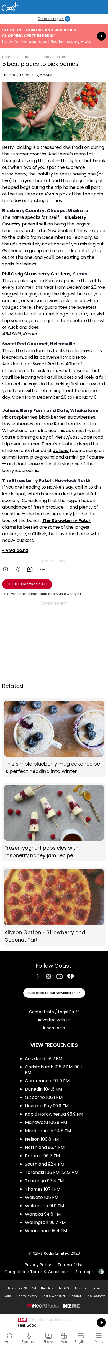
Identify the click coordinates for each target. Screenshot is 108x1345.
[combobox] (42, 569)
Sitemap (83, 1271)
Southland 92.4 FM (44, 1164)
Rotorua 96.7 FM (42, 1156)
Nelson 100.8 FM (42, 1139)
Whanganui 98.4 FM (46, 1231)
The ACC (64, 1288)
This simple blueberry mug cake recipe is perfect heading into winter (54, 737)
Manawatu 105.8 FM (46, 1122)
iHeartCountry (26, 1296)
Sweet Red (44, 364)
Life (26, 56)
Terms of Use (70, 1265)
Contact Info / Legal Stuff (54, 1012)
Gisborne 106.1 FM (44, 1097)
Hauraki (81, 1288)
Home (7, 56)
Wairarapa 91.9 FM (44, 1206)
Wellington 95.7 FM (45, 1222)
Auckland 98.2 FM (43, 1058)
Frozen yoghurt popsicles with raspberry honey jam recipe (54, 822)
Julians (61, 450)
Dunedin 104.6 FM (43, 1089)
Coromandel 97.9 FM (47, 1081)
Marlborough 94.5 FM (48, 1131)
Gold (7, 1296)
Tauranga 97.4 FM (44, 1181)
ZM (33, 1288)
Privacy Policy (38, 1265)
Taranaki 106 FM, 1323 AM (51, 1172)
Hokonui (75, 1296)
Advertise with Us (54, 1020)
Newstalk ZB (17, 1288)
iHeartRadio (54, 1028)
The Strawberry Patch (66, 520)
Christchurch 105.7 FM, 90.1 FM (53, 1070)
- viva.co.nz (15, 550)
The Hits (46, 1288)
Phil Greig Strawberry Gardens (36, 274)
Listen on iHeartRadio (54, 1322)
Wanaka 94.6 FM (43, 1214)
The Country (95, 1296)
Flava (96, 1288)
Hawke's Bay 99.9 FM (47, 1106)
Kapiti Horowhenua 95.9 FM (54, 1114)
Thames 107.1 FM (42, 1189)
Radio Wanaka (53, 1296)
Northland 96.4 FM (45, 1147)
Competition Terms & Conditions (36, 1271)
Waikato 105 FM (41, 1197)
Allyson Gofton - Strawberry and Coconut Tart (54, 906)
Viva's (51, 194)
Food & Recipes (54, 56)
